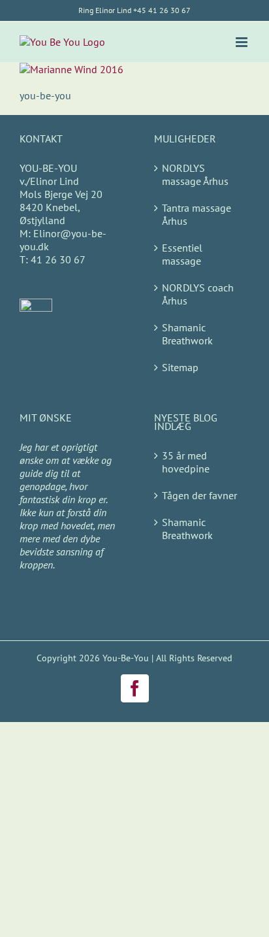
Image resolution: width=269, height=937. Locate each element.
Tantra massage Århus (196, 214)
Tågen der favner (199, 495)
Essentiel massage (182, 254)
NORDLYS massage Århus (195, 174)
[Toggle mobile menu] (242, 42)
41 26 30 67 (57, 259)
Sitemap (180, 367)
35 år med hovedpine (186, 462)
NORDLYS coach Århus (198, 294)
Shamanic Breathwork (187, 334)
